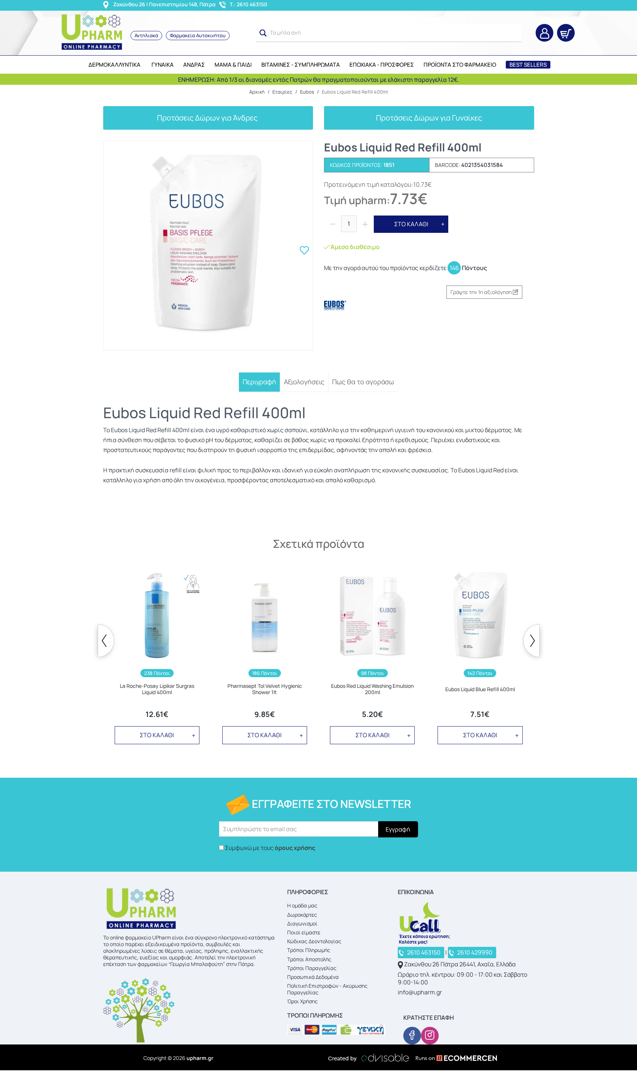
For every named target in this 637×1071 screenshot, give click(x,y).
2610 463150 (424, 952)
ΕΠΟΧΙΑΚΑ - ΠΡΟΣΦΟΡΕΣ (381, 65)
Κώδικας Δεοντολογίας (314, 941)
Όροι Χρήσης (302, 1001)
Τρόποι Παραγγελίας (312, 968)
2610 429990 (474, 952)
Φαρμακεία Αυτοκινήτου (198, 35)
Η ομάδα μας (302, 905)
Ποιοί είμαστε (303, 932)
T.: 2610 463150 (248, 4)
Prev (106, 640)
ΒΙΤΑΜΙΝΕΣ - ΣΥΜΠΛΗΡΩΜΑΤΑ (300, 65)
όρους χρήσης (295, 848)
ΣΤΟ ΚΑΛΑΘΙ (411, 224)
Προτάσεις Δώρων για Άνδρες (208, 118)
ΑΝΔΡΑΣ (194, 65)
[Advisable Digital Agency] (368, 1058)
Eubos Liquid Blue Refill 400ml (480, 689)
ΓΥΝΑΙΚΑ (163, 65)
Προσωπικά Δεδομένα (313, 976)
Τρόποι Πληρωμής (308, 949)
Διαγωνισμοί (302, 923)
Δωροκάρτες (302, 914)
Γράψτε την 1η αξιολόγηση (481, 291)
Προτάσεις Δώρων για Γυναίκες (429, 118)
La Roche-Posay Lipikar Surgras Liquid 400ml (157, 689)
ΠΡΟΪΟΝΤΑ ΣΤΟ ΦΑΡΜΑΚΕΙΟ (460, 65)
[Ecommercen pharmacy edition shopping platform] (450, 1058)
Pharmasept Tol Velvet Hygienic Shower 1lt (264, 689)
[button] (263, 33)
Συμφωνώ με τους (270, 848)
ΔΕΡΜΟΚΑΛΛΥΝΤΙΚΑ (114, 65)
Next (531, 640)
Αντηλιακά (146, 35)
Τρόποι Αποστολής (309, 959)
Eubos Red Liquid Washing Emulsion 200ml (372, 689)
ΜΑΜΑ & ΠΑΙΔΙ (233, 65)
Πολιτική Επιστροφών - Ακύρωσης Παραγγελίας (327, 989)
